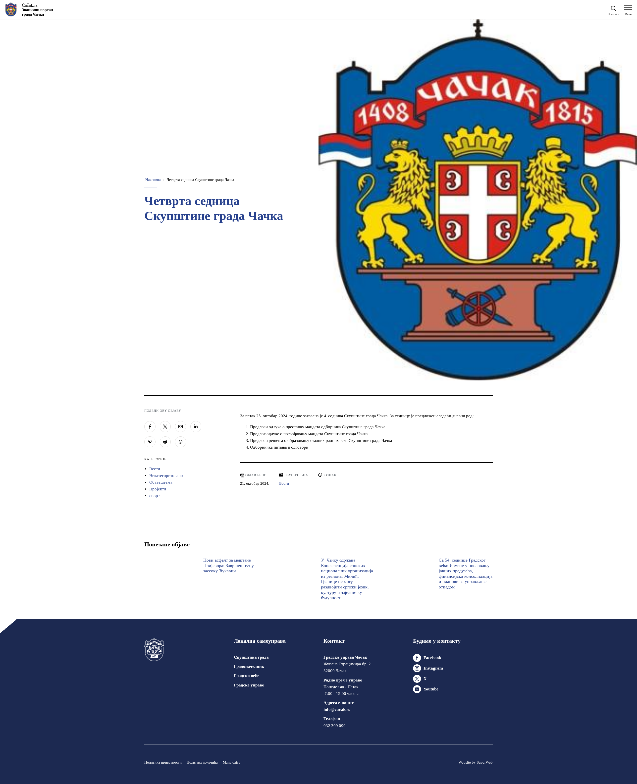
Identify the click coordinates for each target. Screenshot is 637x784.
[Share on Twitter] (165, 426)
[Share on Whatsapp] (180, 442)
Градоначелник (249, 666)
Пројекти (157, 489)
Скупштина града (251, 657)
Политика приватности (163, 762)
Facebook (432, 657)
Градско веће (246, 675)
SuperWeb (485, 762)
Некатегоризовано (166, 475)
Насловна (153, 180)
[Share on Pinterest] (150, 442)
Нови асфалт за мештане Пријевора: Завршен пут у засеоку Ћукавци (228, 565)
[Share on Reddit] (165, 442)
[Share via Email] (180, 426)
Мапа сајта (231, 762)
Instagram (433, 668)
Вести (154, 469)
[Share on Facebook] (150, 426)
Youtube (431, 689)
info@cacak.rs (336, 709)
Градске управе (249, 685)
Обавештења (160, 482)
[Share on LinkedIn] (196, 426)
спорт (154, 495)
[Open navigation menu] (628, 11)
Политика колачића (202, 762)
